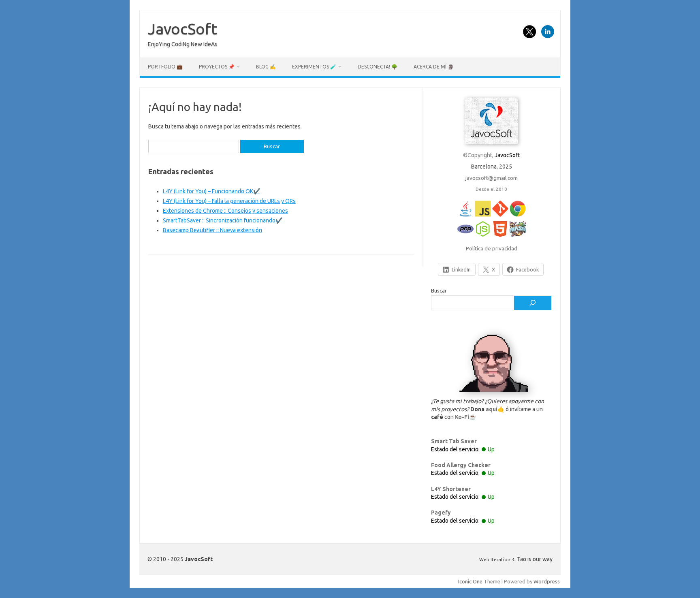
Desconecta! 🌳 (377, 66)
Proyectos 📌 (217, 66)
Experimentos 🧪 (314, 66)
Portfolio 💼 (165, 66)
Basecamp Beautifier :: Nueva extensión (212, 230)
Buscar (439, 290)
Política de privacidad (491, 248)
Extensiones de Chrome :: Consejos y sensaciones (225, 210)
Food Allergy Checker (461, 465)
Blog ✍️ (266, 66)
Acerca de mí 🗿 (434, 66)
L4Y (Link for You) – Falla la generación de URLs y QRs (229, 201)
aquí (491, 409)
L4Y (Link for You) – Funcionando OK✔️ (211, 191)
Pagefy (441, 512)
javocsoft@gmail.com (491, 178)
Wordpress (547, 581)
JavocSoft (182, 28)
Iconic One (470, 581)
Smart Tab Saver (454, 441)
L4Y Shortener (451, 489)
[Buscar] (533, 303)
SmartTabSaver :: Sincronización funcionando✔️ (222, 220)
